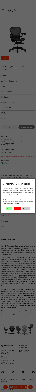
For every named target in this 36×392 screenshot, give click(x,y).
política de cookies (24, 196)
